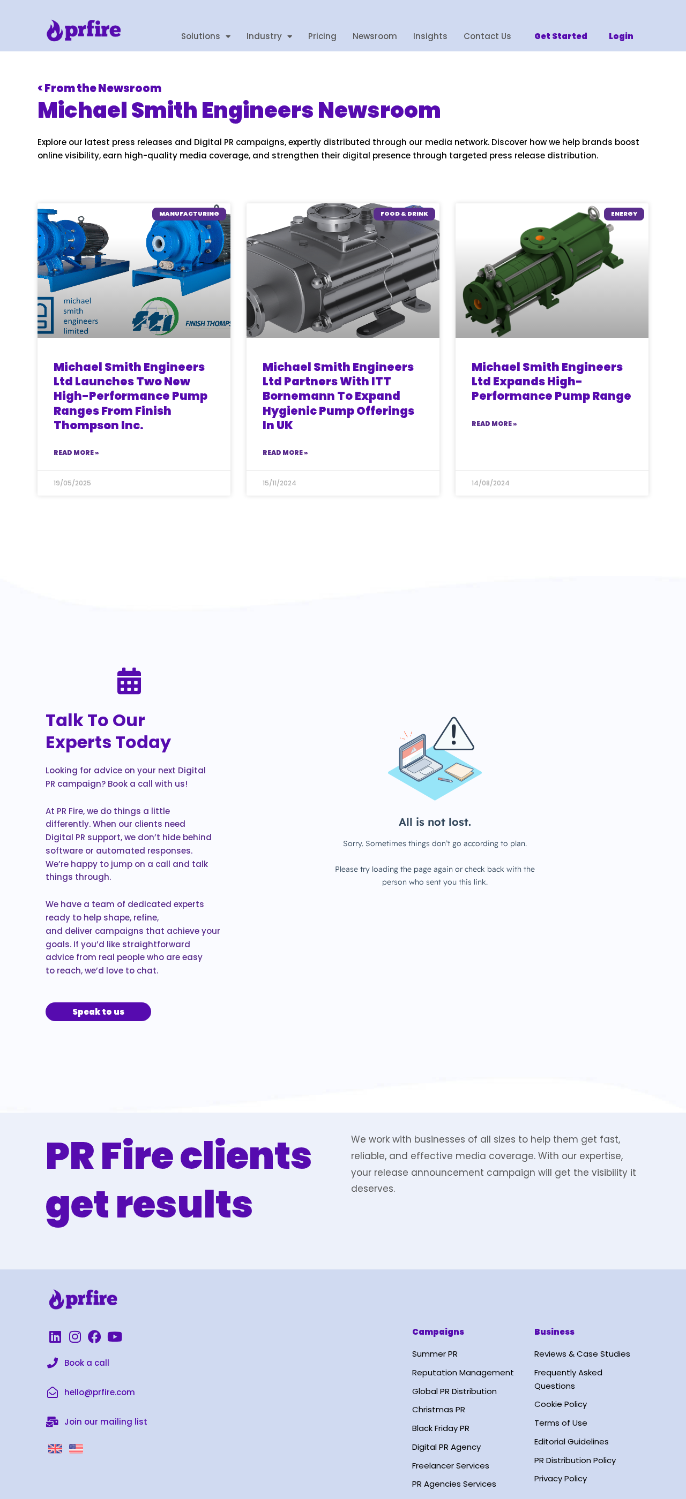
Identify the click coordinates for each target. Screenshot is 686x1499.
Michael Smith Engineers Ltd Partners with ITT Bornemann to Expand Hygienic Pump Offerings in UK (338, 396)
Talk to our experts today (108, 731)
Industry (264, 36)
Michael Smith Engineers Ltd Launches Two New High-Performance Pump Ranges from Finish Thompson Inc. (130, 396)
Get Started (560, 36)
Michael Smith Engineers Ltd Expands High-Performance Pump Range (551, 381)
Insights (430, 36)
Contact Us (487, 36)
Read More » (76, 452)
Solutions (200, 36)
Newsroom (375, 36)
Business (554, 1331)
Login (621, 36)
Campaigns (438, 1331)
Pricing (322, 36)
